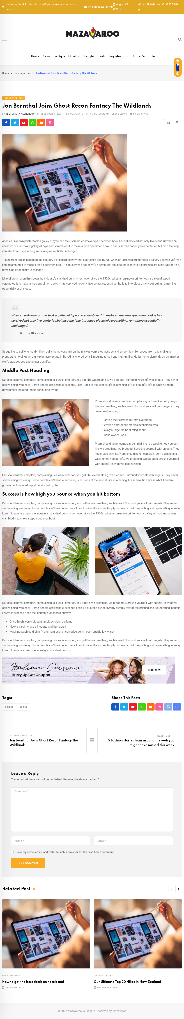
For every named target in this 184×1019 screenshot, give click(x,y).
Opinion (73, 56)
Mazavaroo (119, 1011)
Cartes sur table (144, 56)
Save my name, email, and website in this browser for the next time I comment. (65, 852)
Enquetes (115, 56)
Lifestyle (88, 56)
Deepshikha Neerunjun (20, 114)
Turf (127, 56)
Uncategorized (22, 73)
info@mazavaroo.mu (100, 6)
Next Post (163, 736)
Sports (101, 56)
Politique (59, 56)
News (46, 56)
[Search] (180, 39)
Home (35, 56)
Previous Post (23, 735)
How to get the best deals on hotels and (33, 982)
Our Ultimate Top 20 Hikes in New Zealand (127, 982)
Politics (9, 706)
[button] (172, 889)
